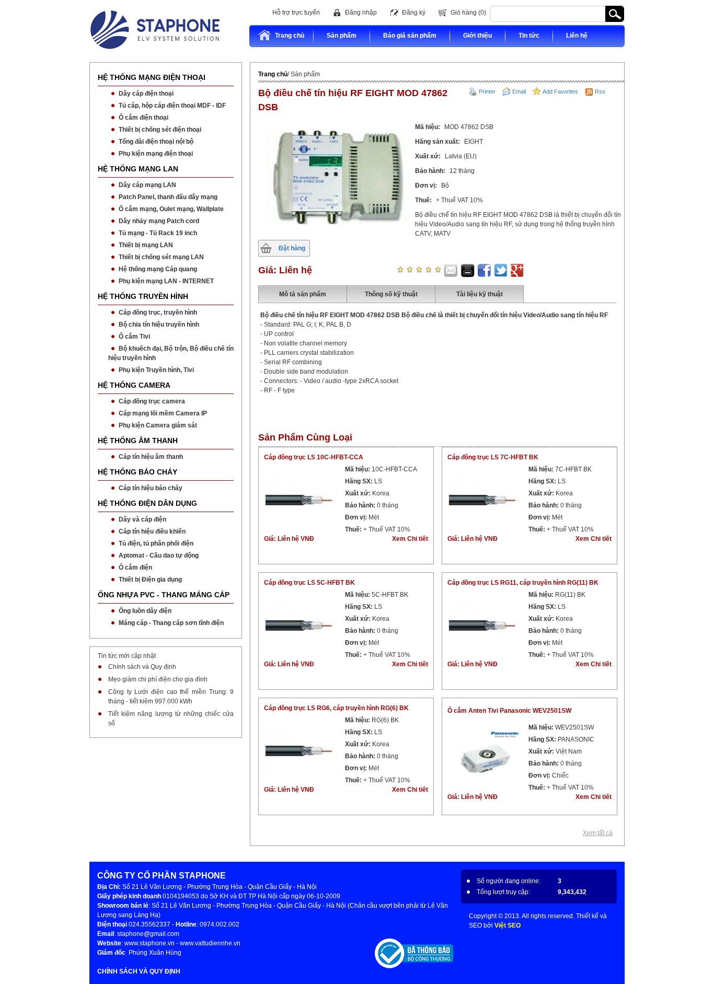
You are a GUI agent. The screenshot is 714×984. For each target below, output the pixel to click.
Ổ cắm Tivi (134, 336)
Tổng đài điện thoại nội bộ (156, 141)
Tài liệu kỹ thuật (479, 294)
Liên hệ (577, 35)
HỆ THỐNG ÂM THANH (138, 440)
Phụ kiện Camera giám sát (158, 425)
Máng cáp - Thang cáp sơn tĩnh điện (171, 623)
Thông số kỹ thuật (391, 294)
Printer (487, 91)
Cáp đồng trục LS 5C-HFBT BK (309, 582)
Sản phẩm (341, 35)
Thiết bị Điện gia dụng (150, 579)
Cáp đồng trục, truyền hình (158, 312)
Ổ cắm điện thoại (143, 117)
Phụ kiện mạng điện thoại (156, 153)
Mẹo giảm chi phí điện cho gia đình (158, 679)
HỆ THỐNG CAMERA (134, 385)
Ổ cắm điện (135, 567)
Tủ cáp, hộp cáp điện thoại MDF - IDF (172, 105)
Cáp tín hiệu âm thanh (151, 456)
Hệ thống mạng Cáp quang (158, 269)
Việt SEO (507, 925)
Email (519, 91)
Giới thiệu (477, 35)
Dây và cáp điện (142, 519)
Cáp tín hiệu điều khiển (152, 531)
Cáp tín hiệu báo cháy (150, 488)
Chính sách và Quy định (142, 666)
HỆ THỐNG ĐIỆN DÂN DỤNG (147, 503)
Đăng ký (413, 12)
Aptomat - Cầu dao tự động (159, 555)
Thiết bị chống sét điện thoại (160, 129)
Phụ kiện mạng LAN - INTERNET (166, 281)
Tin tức (529, 35)
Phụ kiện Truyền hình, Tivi (156, 370)
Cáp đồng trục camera (152, 401)
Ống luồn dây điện (145, 611)
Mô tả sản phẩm (302, 294)
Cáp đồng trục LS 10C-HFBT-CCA (313, 457)
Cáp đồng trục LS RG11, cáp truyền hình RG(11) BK (522, 582)
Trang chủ (289, 35)
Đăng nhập (361, 12)
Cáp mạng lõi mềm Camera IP (163, 413)
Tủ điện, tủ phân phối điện (156, 543)
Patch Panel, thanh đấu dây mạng (168, 197)
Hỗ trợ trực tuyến (296, 12)
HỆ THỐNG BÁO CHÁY (137, 472)
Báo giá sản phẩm (409, 35)
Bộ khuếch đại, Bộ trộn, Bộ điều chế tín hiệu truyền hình (171, 353)
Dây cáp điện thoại (146, 93)
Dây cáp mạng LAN (147, 185)
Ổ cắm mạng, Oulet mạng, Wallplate (171, 209)
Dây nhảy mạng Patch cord (159, 221)
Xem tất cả (598, 833)
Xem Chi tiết (410, 538)
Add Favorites (560, 91)
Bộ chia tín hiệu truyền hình (159, 324)
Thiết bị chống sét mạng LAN (161, 257)
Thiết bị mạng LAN (146, 245)
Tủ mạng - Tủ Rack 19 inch (158, 233)
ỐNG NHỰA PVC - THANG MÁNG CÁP (163, 595)
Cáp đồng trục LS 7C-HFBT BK (492, 457)
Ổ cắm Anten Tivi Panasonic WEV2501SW (509, 710)
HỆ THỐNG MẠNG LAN (138, 169)
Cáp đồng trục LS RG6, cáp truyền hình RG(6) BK (336, 708)
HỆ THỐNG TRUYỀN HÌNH (143, 296)
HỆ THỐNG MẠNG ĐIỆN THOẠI (151, 77)
